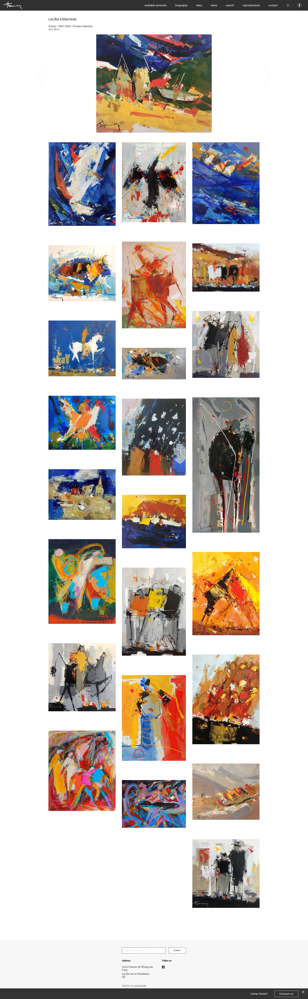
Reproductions (251, 5)
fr (288, 5)
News (214, 5)
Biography (181, 5)
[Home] (12, 5)
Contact (273, 5)
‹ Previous (44, 81)
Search (230, 5)
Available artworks (156, 5)
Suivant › (264, 81)
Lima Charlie (140, 985)
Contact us (286, 994)
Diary (199, 5)
